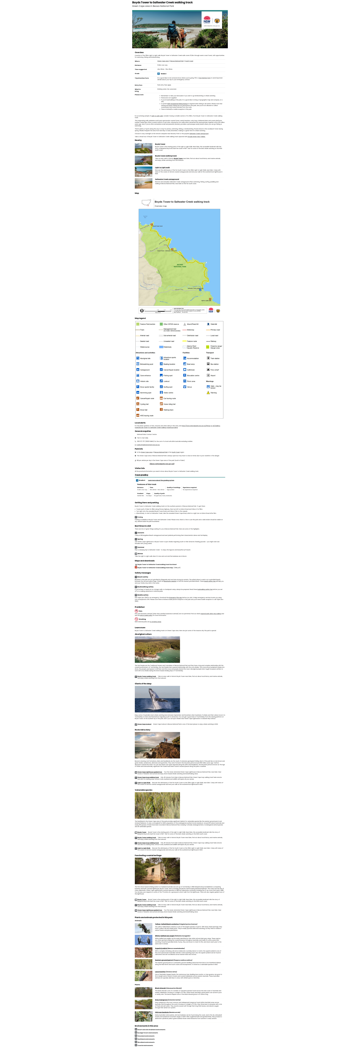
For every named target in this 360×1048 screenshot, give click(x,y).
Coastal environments (145, 1045)
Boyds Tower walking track (166, 156)
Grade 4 (163, 73)
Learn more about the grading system (161, 480)
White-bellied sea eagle (164, 936)
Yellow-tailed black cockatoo (167, 924)
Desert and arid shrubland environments (151, 1030)
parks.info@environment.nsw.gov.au (148, 445)
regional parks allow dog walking (211, 614)
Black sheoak (160, 988)
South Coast (189, 61)
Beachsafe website (170, 581)
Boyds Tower (160, 144)
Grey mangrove (161, 1000)
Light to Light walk (157, 116)
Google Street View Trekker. (196, 137)
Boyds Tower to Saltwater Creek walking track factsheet (157, 564)
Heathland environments (146, 1039)
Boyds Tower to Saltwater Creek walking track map (159, 568)
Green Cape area (163, 61)
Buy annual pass (156, 464)
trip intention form (205, 78)
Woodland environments (146, 1042)
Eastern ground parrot (164, 960)
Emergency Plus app (175, 597)
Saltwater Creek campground (198, 134)
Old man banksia (162, 1012)
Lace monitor (160, 972)
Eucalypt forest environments (148, 1033)
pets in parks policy (146, 615)
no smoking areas (155, 622)
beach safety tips (210, 581)
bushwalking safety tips (205, 589)
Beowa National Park (176, 61)
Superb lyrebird (161, 948)
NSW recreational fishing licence (177, 104)
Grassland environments (146, 1036)
